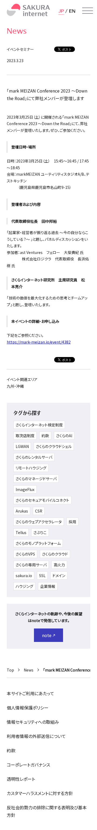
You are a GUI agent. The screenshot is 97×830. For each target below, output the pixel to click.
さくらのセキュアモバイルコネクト (42, 500)
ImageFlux (25, 489)
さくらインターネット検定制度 (39, 425)
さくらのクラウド (55, 554)
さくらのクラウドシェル (54, 446)
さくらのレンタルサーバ (34, 457)
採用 (72, 521)
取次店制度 (25, 435)
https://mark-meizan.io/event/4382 (39, 342)
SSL (42, 575)
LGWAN (22, 446)
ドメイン (59, 575)
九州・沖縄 (15, 386)
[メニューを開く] (87, 10)
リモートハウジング (31, 468)
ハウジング (24, 586)
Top (10, 670)
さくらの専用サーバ (31, 564)
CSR (38, 511)
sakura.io (24, 575)
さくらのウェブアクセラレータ (39, 521)
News (28, 670)
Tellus (21, 532)
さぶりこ (40, 532)
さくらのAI (64, 435)
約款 (45, 435)
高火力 (59, 564)
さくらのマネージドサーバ (36, 478)
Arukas (22, 511)
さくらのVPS (25, 554)
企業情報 (47, 586)
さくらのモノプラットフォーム (38, 543)
